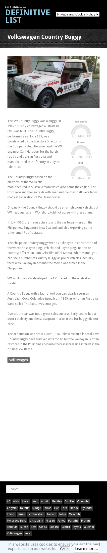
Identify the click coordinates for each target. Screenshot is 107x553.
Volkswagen (18, 360)
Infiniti (11, 514)
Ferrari (48, 508)
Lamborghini (36, 514)
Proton (85, 520)
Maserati (74, 514)
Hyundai (86, 508)
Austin (45, 501)
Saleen (24, 527)
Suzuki (65, 527)
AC (8, 501)
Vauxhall (89, 527)
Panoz (61, 520)
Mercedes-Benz (17, 520)
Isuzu (21, 514)
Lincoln (51, 514)
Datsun (25, 508)
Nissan (50, 520)
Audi (35, 501)
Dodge (36, 508)
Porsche (73, 520)
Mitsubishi (36, 520)
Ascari (26, 501)
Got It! (64, 549)
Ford (64, 508)
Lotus (62, 514)
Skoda (43, 527)
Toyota (77, 527)
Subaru (54, 527)
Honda (74, 508)
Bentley (57, 501)
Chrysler (12, 508)
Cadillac (69, 501)
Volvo (28, 533)
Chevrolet (83, 501)
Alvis (16, 501)
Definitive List (27, 14)
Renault (12, 527)
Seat (33, 527)
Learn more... (86, 548)
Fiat (56, 508)
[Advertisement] (53, 422)
